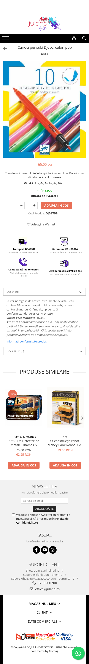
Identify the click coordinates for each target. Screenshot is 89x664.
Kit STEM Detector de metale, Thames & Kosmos (24, 443)
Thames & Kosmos (24, 437)
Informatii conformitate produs (26, 341)
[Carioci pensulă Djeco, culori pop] (44, 109)
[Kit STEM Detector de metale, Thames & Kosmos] (23, 407)
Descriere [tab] (13, 292)
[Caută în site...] (84, 38)
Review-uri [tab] (15, 351)
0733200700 (47, 583)
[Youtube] (44, 550)
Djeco (44, 54)
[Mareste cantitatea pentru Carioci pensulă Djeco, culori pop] (34, 205)
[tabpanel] (44, 109)
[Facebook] (36, 550)
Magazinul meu (43, 603)
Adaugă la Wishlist (42, 224)
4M (65, 437)
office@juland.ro (47, 589)
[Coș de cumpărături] (74, 38)
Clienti (43, 612)
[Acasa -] (44, 23)
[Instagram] (53, 550)
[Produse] (6, 39)
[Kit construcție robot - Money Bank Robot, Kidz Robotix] (65, 407)
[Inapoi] (3, 48)
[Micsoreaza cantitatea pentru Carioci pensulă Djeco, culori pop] (21, 205)
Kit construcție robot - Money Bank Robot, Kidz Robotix (65, 443)
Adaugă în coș (56, 205)
